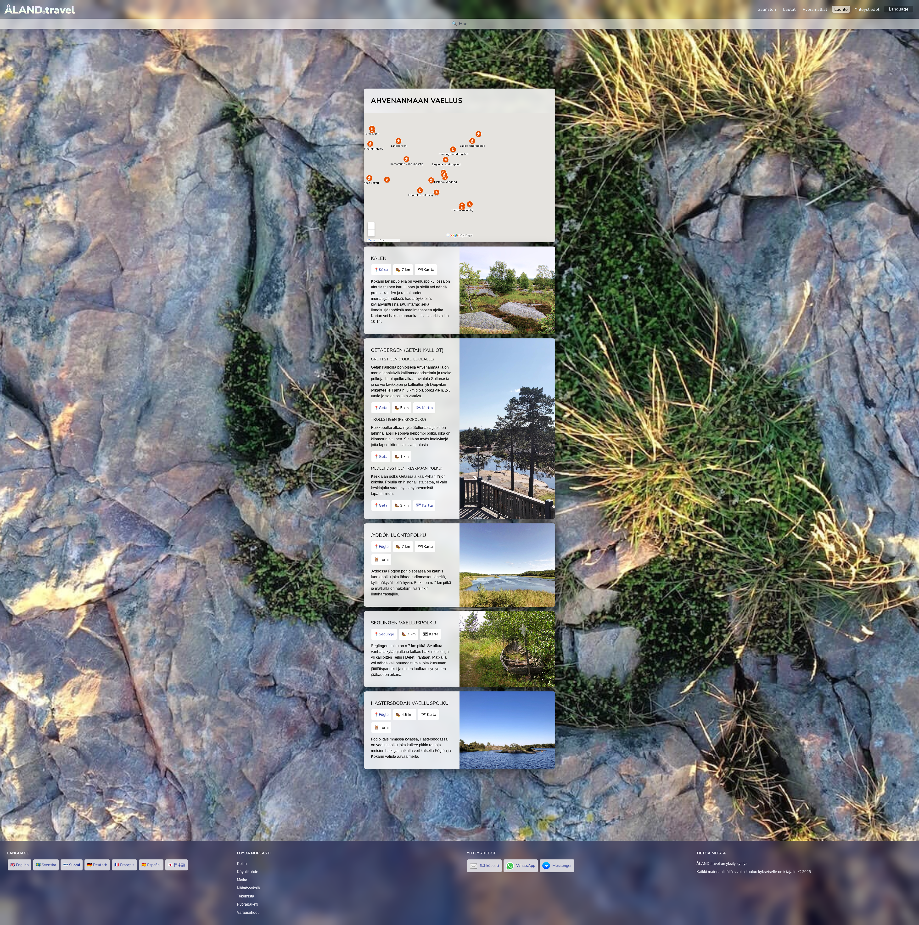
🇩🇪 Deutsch (97, 865)
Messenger (562, 865)
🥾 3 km (401, 505)
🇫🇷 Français (124, 865)
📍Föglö (381, 546)
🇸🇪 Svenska (46, 865)
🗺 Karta (425, 546)
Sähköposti (489, 865)
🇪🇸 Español (151, 865)
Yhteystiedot (867, 9)
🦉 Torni (381, 559)
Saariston (767, 9)
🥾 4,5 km (405, 714)
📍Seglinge (384, 634)
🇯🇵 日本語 (176, 865)
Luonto (841, 9)
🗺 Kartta (425, 269)
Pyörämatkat (815, 9)
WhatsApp (525, 865)
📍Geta (380, 407)
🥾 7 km (403, 269)
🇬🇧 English (19, 865)
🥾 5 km (401, 407)
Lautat (789, 9)
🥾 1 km (401, 456)
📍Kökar (381, 269)
